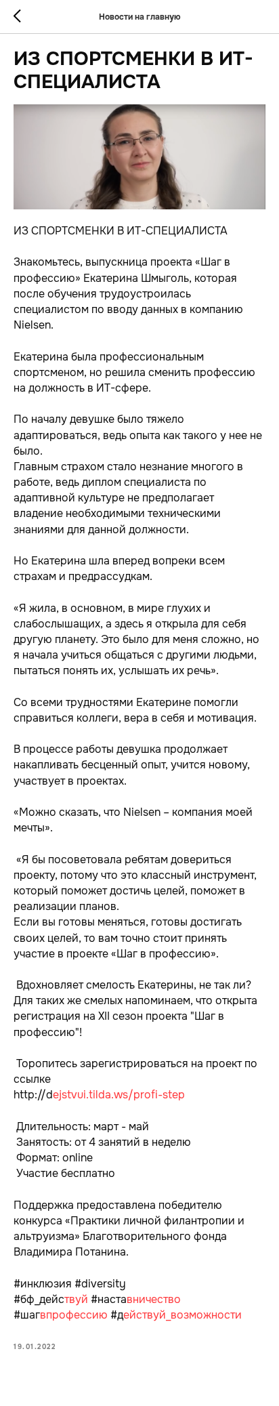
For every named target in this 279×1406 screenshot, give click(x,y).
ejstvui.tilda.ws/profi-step (119, 1095)
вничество (154, 1299)
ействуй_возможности (182, 1315)
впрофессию (74, 1315)
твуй (76, 1299)
